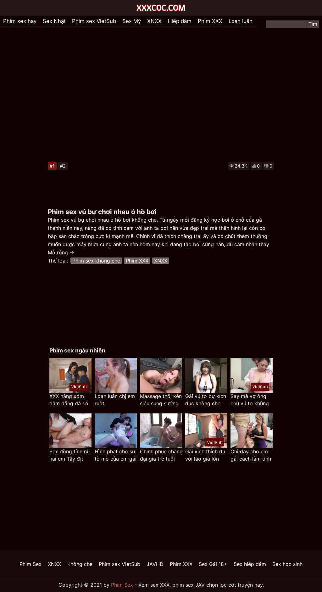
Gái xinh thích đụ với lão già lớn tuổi (205, 455)
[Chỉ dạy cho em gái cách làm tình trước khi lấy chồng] (251, 430)
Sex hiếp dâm (250, 564)
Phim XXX (210, 21)
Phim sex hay (19, 21)
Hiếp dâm (180, 21)
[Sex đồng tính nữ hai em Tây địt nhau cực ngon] (70, 430)
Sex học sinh (287, 564)
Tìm (312, 24)
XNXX (154, 21)
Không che (79, 564)
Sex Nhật (54, 21)
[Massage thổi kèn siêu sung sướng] (161, 375)
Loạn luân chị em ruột (115, 400)
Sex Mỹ (131, 21)
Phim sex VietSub (94, 21)
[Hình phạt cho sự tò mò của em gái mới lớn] (115, 430)
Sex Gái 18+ (213, 564)
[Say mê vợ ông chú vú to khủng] (251, 375)
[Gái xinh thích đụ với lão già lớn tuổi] (206, 430)
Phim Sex (30, 564)
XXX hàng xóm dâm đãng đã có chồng (68, 400)
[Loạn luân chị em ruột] (115, 375)
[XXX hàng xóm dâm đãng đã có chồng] (70, 375)
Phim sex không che (96, 260)
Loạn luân (241, 21)
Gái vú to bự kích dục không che (205, 400)
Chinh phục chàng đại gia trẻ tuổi (161, 455)
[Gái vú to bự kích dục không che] (206, 375)
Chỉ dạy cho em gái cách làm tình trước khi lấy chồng (250, 455)
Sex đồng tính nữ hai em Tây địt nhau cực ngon (69, 455)
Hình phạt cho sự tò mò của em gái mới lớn (115, 455)
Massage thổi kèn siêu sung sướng (161, 400)
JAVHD (155, 564)
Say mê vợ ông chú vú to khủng (249, 400)
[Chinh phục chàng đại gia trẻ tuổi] (161, 430)
